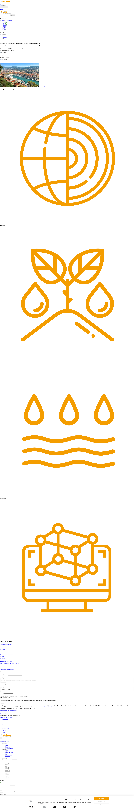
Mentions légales (7, 747)
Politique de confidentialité (9, 748)
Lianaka (6, 753)
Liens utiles (4, 743)
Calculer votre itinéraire (43, 86)
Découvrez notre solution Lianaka (6, 717)
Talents (4, 28)
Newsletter (4, 758)
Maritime (4, 730)
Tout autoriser (101, 798)
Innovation (4, 26)
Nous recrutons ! (8, 15)
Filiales (4, 23)
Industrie (4, 722)
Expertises (4, 24)
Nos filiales (4, 749)
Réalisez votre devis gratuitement (5, 713)
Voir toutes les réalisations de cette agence (7, 669)
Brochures (6, 745)
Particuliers (4, 732)
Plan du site (6, 746)
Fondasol (6, 750)
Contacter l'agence (3, 62)
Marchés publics (5, 719)
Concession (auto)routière (7, 726)
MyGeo (6, 754)
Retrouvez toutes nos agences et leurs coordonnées (8, 710)
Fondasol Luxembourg (8, 755)
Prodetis (6, 751)
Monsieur (8, 689)
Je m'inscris (14, 759)
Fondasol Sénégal (7, 757)
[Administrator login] (1, 738)
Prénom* (1, 692)
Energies (4, 724)
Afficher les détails (81, 806)
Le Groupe (4, 22)
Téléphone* (8, 696)
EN (2, 4)
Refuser (101, 804)
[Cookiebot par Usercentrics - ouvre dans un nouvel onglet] (30, 807)
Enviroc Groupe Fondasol (9, 752)
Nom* (1, 691)
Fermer (2, 792)
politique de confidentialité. (47, 706)
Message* (2, 677)
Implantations (5, 25)
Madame (3, 689)
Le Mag (4, 29)
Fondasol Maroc (7, 756)
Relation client (2, 15)
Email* (1, 697)
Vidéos (6, 744)
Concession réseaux (6, 728)
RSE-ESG (4, 27)
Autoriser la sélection (101, 801)
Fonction (1, 695)
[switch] (54, 807)
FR (0, 4)
